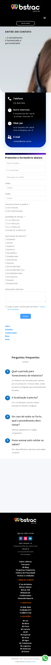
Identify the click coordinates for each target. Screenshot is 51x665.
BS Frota (25, 626)
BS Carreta (25, 629)
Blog (7, 336)
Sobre (7, 326)
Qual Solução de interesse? (15, 236)
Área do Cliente (25, 23)
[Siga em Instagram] (25, 538)
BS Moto (25, 623)
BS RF (25, 632)
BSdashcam (25, 593)
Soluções (9, 329)
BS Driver (25, 651)
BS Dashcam (25, 649)
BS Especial (25, 635)
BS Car (25, 621)
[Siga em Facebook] (21, 538)
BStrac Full (25, 590)
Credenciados (11, 333)
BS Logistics (25, 646)
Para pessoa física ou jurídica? (16, 204)
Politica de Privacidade (25, 573)
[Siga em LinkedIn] (30, 538)
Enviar (25, 316)
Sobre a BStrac (25, 561)
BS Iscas (25, 637)
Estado (7, 194)
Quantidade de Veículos (14, 217)
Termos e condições (25, 575)
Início (7, 339)
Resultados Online (31, 661)
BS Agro (25, 640)
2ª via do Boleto (25, 584)
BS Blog (25, 567)
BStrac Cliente (25, 587)
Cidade (7, 183)
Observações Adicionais (14, 289)
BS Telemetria (25, 643)
